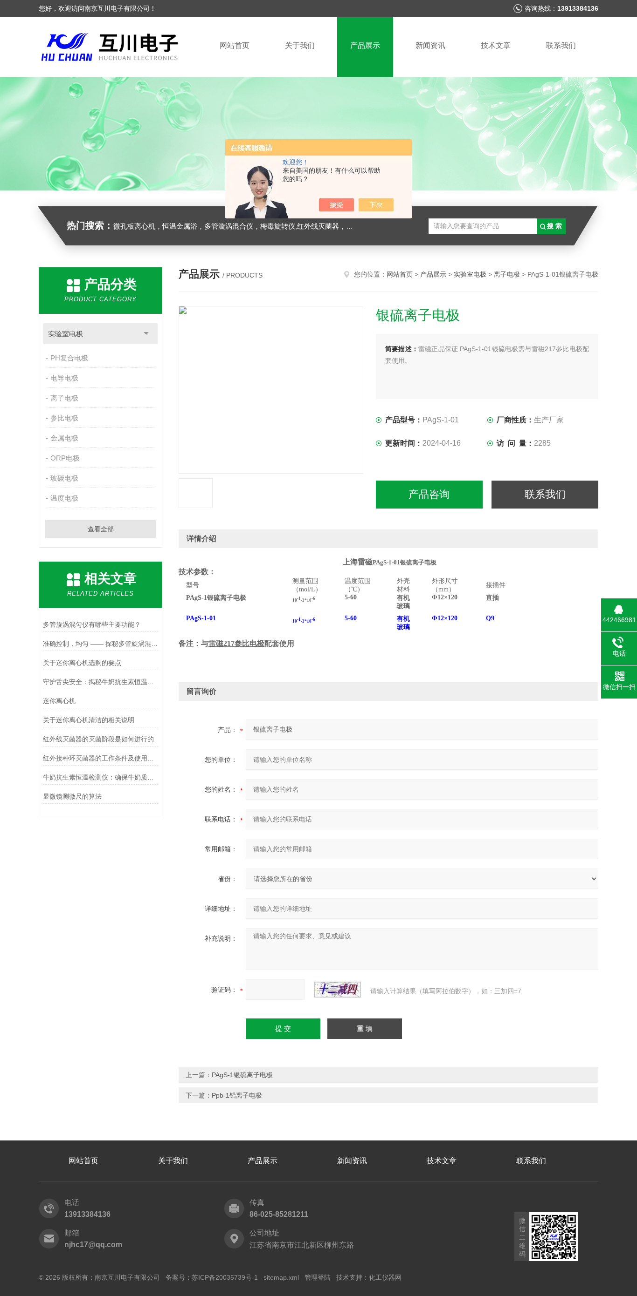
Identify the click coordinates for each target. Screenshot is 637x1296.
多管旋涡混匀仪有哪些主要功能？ (92, 624)
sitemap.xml (281, 1277)
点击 (146, 333)
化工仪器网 (385, 1277)
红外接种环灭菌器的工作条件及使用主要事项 (100, 758)
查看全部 (101, 529)
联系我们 (561, 45)
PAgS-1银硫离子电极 (242, 1075)
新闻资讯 (430, 45)
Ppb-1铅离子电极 (237, 1095)
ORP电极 (65, 458)
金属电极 (64, 438)
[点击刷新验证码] (337, 989)
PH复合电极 (69, 358)
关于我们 (300, 45)
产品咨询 (429, 494)
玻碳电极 (64, 478)
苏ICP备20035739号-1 (225, 1277)
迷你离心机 (59, 701)
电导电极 (64, 378)
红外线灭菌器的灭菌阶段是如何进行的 (98, 739)
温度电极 (64, 498)
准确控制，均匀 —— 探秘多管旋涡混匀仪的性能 (100, 643)
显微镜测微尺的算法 (72, 796)
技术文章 (496, 45)
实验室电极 (65, 334)
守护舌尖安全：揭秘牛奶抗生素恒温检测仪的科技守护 (100, 681)
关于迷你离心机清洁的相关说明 (88, 720)
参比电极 (64, 418)
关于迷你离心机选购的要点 (82, 662)
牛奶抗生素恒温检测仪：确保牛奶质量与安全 (100, 777)
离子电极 (64, 398)
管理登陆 (318, 1277)
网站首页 (234, 45)
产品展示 (365, 45)
